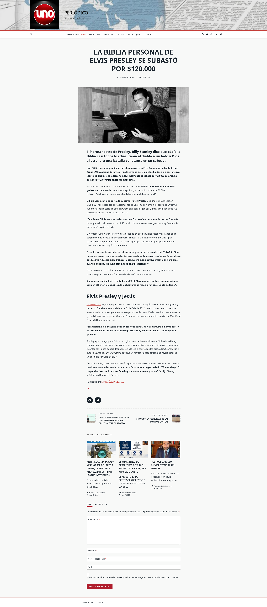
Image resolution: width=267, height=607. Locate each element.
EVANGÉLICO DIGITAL (112, 381)
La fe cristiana (94, 304)
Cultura (130, 34)
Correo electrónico (97, 558)
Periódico (76, 13)
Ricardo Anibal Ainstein (127, 77)
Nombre (92, 550)
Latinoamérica (108, 34)
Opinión (138, 34)
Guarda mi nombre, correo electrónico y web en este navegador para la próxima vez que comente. (133, 577)
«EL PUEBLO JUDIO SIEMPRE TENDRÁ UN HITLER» (163, 465)
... (97, 486)
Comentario (94, 519)
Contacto (147, 34)
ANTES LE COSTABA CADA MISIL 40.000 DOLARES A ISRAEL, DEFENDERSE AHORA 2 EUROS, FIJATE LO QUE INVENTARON (100, 468)
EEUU (91, 34)
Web (90, 567)
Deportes (120, 34)
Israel (98, 34)
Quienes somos (72, 34)
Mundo (84, 34)
